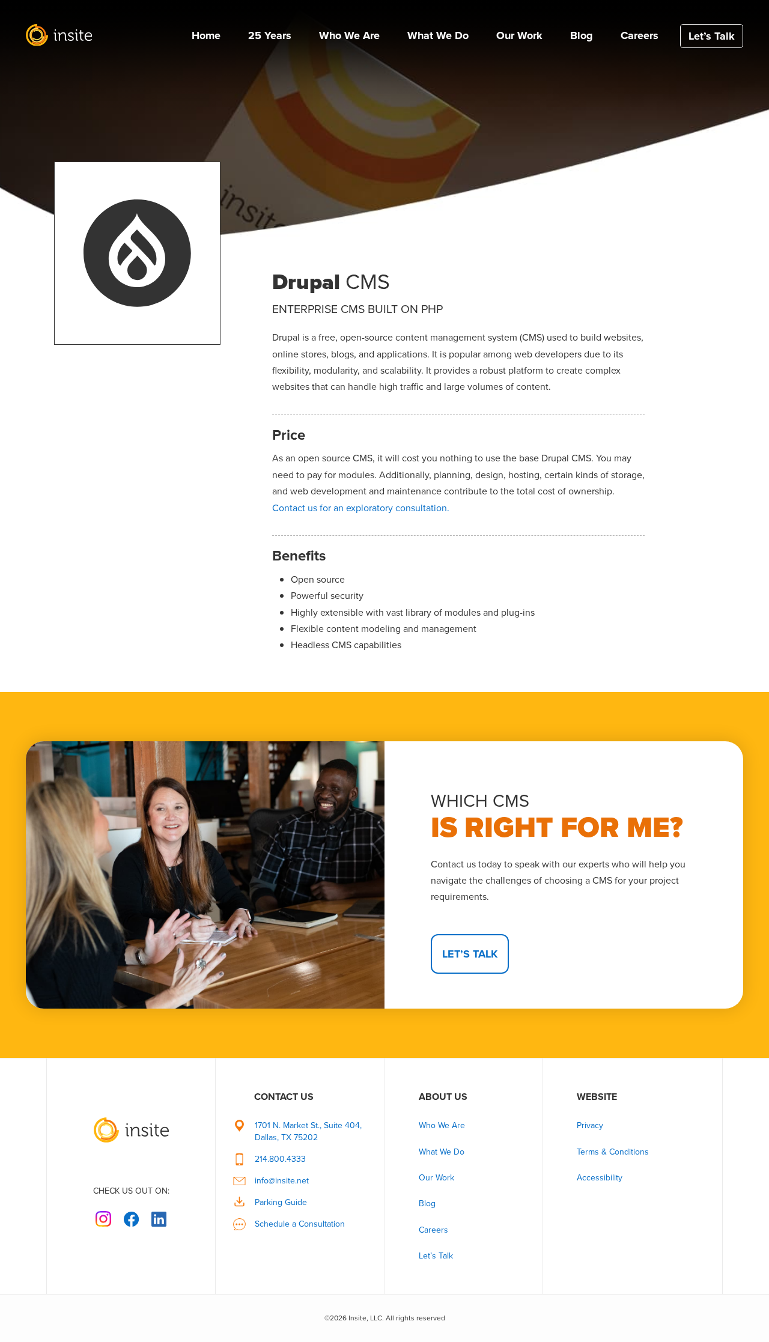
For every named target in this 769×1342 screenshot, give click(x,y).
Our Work (519, 35)
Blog (581, 35)
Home (206, 35)
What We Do (438, 35)
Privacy (590, 1125)
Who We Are (349, 35)
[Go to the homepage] (131, 1122)
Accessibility (599, 1177)
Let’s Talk (711, 36)
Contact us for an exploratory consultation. (360, 508)
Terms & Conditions (613, 1152)
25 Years (269, 35)
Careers (639, 35)
